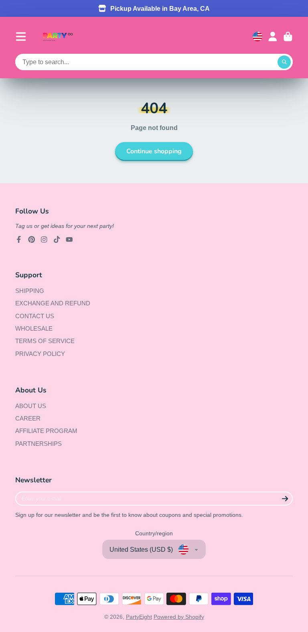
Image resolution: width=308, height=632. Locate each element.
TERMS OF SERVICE (45, 340)
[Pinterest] (31, 239)
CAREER (28, 418)
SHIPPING (29, 290)
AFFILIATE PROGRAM (46, 430)
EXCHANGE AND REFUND (52, 303)
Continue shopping (154, 151)
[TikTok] (57, 239)
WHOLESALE (34, 328)
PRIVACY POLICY (40, 353)
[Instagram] (44, 239)
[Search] (284, 62)
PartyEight (139, 617)
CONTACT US (34, 316)
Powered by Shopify (179, 617)
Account (273, 36)
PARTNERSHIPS (38, 443)
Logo (58, 36)
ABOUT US (30, 405)
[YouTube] (69, 239)
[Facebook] (18, 239)
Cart (288, 36)
